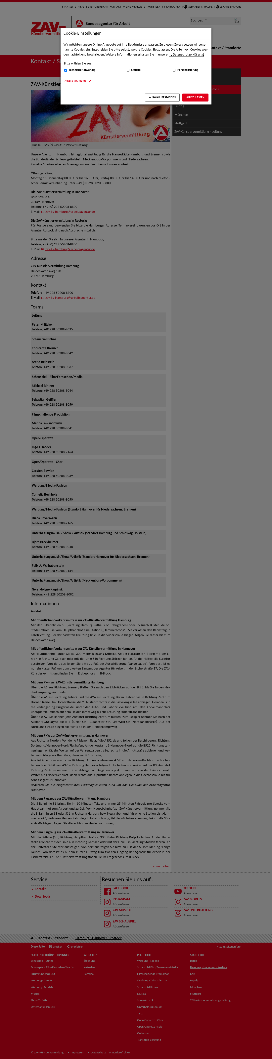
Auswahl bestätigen (162, 97)
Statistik (136, 70)
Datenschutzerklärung (188, 54)
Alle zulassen (195, 97)
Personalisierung (187, 70)
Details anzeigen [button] (75, 81)
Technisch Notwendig (82, 70)
